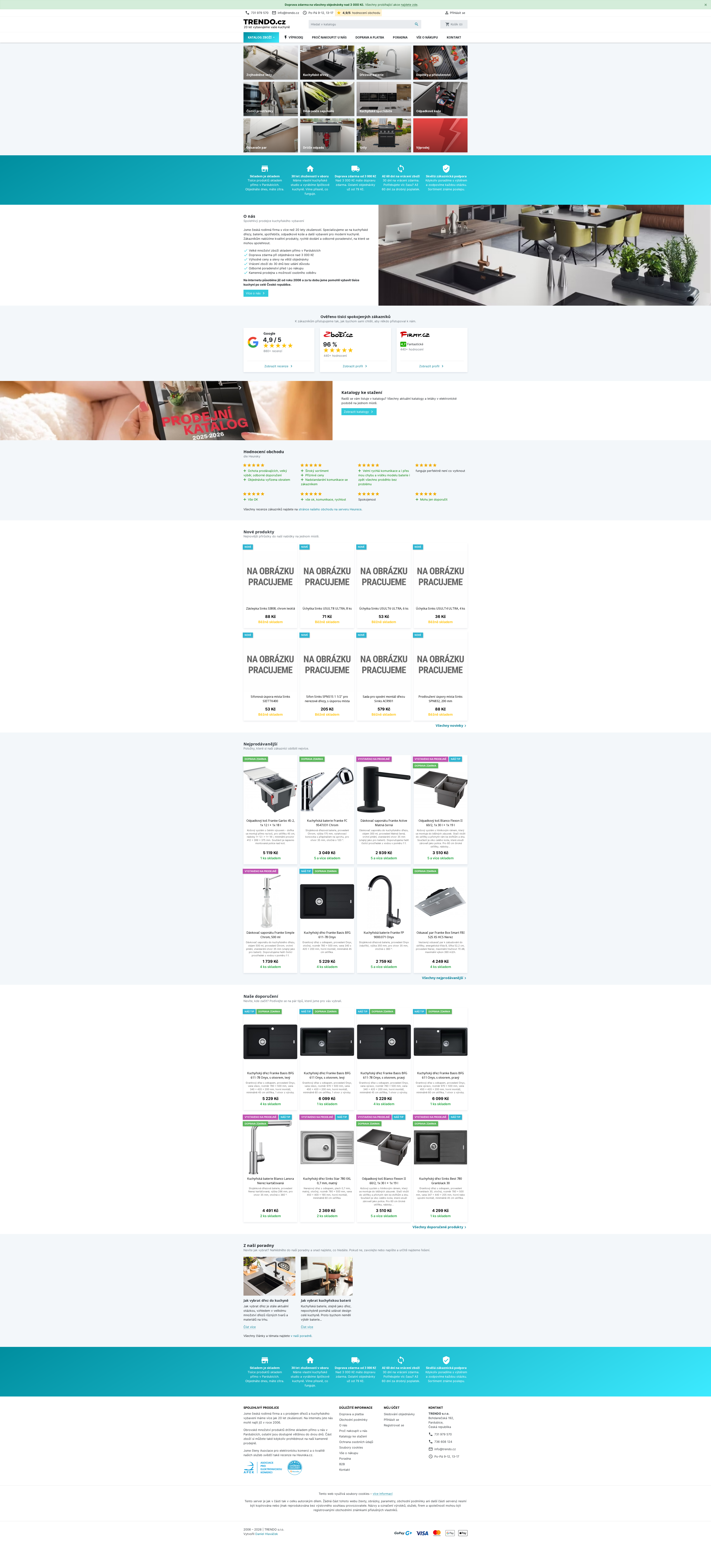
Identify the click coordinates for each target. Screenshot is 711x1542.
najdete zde (409, 4)
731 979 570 (256, 13)
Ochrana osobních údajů (356, 1442)
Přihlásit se (391, 1419)
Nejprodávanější (260, 744)
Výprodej (293, 37)
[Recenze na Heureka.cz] (294, 1469)
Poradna (400, 37)
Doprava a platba (370, 37)
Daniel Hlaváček (266, 1534)
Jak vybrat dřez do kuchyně (265, 1300)
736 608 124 (443, 1442)
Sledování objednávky (399, 1414)
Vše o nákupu (427, 37)
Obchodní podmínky (353, 1419)
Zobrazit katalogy (359, 411)
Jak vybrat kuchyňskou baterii (326, 1300)
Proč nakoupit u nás (329, 37)
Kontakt (454, 37)
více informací (383, 1494)
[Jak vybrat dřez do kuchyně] (269, 1276)
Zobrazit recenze (279, 366)
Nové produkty (258, 531)
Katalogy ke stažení (353, 1436)
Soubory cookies (351, 1447)
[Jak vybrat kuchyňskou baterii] (327, 1276)
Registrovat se (394, 1425)
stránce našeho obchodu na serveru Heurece (330, 509)
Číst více (249, 1327)
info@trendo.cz (285, 13)
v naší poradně (301, 1336)
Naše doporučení (260, 996)
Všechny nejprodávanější (445, 978)
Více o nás (256, 293)
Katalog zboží (260, 37)
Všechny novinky (452, 726)
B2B (342, 1464)
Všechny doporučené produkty (440, 1227)
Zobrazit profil (355, 366)
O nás (343, 1425)
